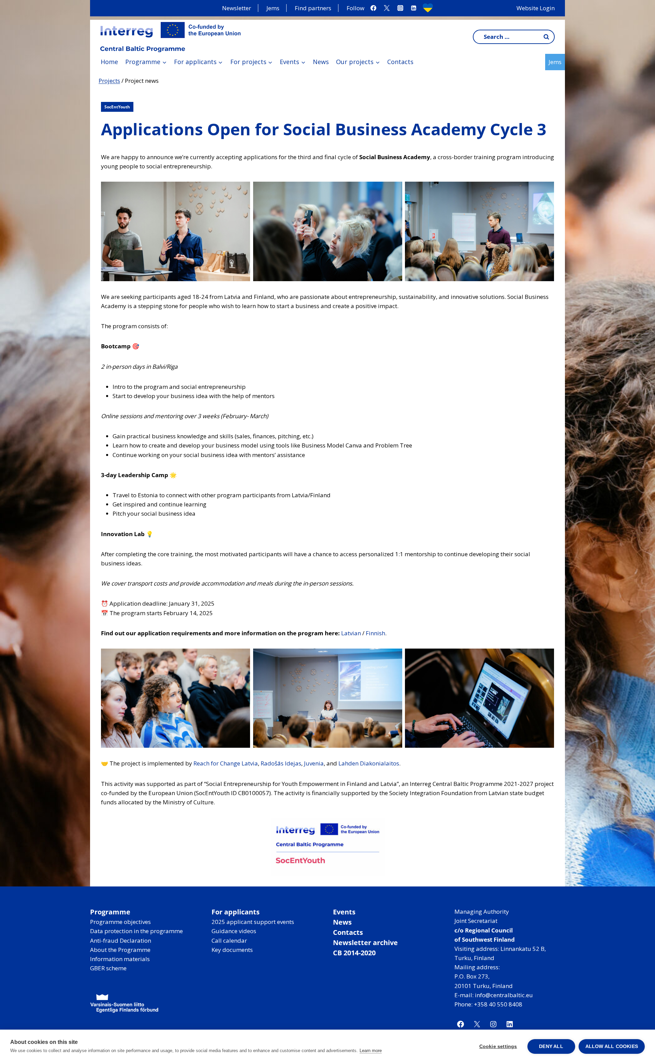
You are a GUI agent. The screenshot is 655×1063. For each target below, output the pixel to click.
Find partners (313, 8)
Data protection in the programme (136, 931)
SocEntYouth (117, 107)
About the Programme (120, 950)
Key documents (232, 950)
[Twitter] (387, 8)
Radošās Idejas (281, 763)
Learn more (371, 1050)
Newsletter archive (365, 942)
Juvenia (314, 763)
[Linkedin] (413, 8)
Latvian (351, 633)
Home (109, 62)
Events (344, 911)
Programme (110, 911)
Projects (109, 81)
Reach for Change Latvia (225, 763)
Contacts (400, 62)
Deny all (551, 1046)
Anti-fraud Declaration (120, 940)
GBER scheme (108, 968)
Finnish (375, 633)
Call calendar (229, 940)
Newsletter (236, 8)
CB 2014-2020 (354, 952)
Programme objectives (120, 922)
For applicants (236, 911)
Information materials (120, 959)
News (321, 62)
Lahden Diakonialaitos (368, 763)
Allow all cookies (611, 1046)
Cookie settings (498, 1046)
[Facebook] (373, 8)
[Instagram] (400, 8)
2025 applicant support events (253, 922)
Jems (272, 8)
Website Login (535, 8)
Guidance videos (234, 931)
